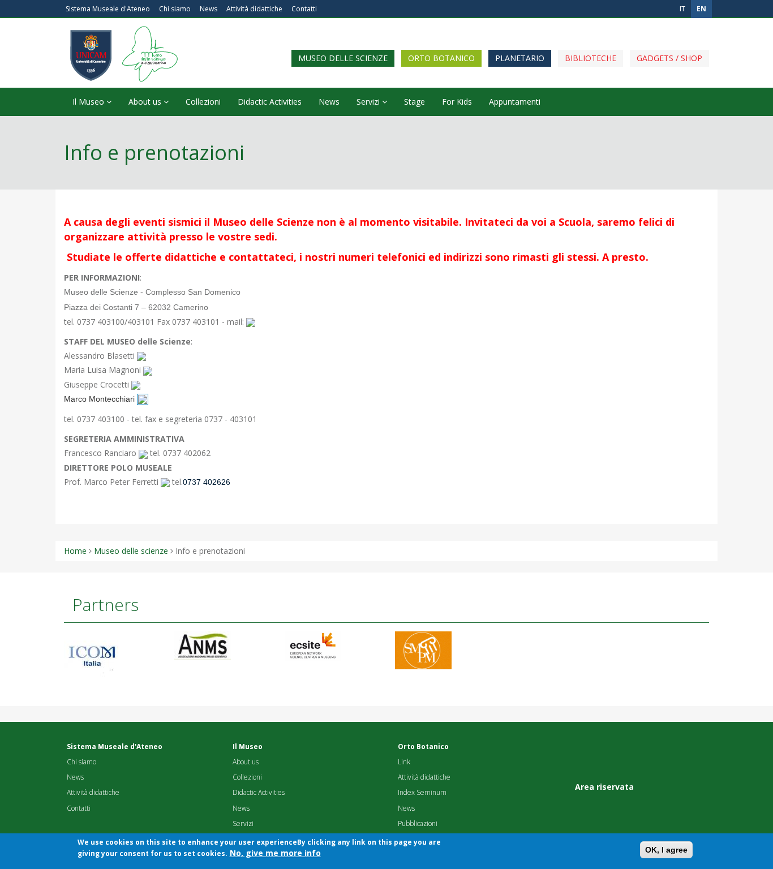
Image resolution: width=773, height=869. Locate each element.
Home (75, 550)
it (682, 9)
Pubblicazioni (417, 823)
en (701, 9)
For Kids (457, 101)
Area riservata (604, 786)
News (208, 9)
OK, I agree (666, 849)
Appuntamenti (514, 101)
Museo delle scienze (343, 58)
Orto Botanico (441, 58)
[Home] (146, 31)
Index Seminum (422, 792)
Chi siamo (175, 9)
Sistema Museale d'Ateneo (108, 9)
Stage (414, 101)
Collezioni (203, 101)
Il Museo (89, 101)
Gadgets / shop (669, 58)
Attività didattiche (254, 9)
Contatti (304, 9)
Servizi (369, 101)
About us (146, 101)
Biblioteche (590, 58)
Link (404, 762)
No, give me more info (275, 853)
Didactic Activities (270, 101)
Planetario (519, 58)
